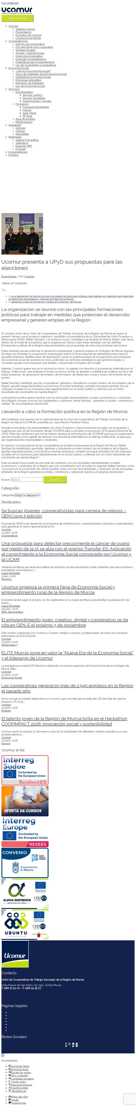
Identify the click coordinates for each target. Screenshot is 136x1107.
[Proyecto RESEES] (68, 832)
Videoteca (22, 142)
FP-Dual (27, 115)
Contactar (14, 1012)
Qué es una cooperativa (30, 44)
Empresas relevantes (28, 79)
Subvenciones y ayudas (37, 100)
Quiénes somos (25, 29)
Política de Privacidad (21, 1018)
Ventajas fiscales (26, 49)
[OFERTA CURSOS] (68, 801)
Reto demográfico (12, 611)
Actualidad (14, 124)
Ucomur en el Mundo (28, 38)
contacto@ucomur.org (14, 993)
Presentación (23, 32)
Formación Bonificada (36, 106)
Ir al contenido (10, 2)
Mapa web (14, 1030)
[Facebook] (66, 1045)
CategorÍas (8, 495)
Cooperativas (9, 535)
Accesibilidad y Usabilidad (24, 1027)
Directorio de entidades (30, 82)
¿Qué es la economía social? (33, 70)
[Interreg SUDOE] (68, 770)
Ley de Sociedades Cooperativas (36, 64)
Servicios (14, 88)
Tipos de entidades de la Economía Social (41, 73)
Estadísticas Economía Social (33, 76)
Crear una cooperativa (29, 55)
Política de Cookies (20, 1021)
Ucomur (13, 26)
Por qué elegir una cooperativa (34, 47)
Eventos (13, 154)
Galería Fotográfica (27, 139)
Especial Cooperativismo (31, 58)
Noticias (20, 127)
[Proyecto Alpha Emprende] (68, 894)
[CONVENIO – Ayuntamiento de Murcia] (68, 863)
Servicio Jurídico (32, 94)
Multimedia (14, 136)
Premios (6, 579)
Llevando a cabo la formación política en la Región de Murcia (46, 301)
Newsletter (22, 133)
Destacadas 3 (9, 644)
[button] (2, 1054)
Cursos (27, 109)
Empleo (6, 710)
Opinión (20, 130)
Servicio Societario (34, 97)
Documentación (17, 151)
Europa (5, 743)
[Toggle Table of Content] (4, 290)
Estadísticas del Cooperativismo (35, 61)
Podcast (21, 148)
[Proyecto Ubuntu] (68, 924)
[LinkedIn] (73, 1045)
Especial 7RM (24, 145)
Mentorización (24, 121)
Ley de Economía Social (30, 85)
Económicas (8, 276)
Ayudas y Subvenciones (30, 52)
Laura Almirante (10, 573)
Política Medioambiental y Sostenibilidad (32, 1024)
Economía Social (18, 67)
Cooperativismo (18, 41)
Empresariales (24, 91)
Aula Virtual (29, 112)
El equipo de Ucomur (28, 35)
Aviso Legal (15, 1015)
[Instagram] (76, 1045)
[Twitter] (69, 1044)
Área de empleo (25, 118)
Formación (22, 103)
